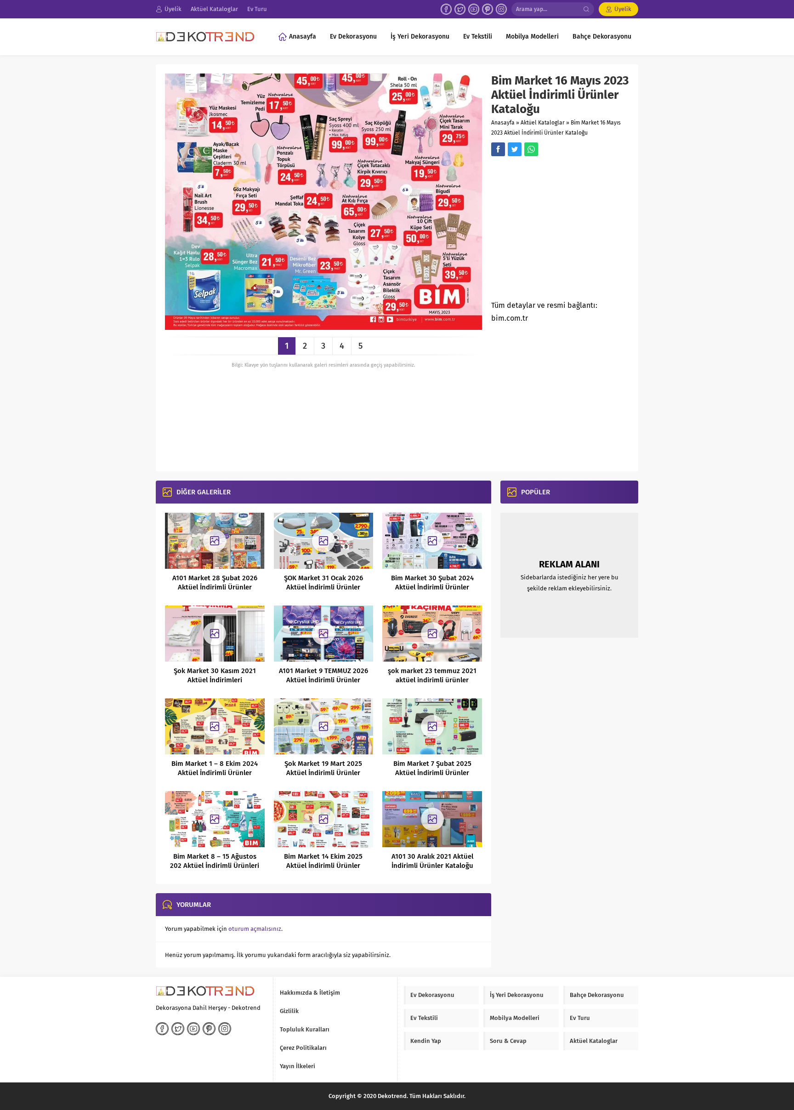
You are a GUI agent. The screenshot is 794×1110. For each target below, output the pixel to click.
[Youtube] (473, 9)
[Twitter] (459, 9)
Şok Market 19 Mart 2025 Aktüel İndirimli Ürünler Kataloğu (323, 772)
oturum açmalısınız (254, 928)
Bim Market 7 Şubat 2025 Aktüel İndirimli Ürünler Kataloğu (432, 772)
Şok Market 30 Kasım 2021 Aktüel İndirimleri (215, 675)
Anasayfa (503, 122)
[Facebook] (446, 9)
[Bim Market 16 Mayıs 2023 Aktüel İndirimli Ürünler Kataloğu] (323, 326)
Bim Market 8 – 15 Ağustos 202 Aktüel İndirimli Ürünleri (214, 861)
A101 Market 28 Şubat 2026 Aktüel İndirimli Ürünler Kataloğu (214, 587)
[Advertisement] (568, 231)
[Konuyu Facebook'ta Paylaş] (498, 149)
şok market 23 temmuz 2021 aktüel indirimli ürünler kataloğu (432, 680)
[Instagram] (501, 9)
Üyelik (622, 9)
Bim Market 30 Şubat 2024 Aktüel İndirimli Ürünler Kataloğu (432, 587)
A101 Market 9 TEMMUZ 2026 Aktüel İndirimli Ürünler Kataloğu (323, 680)
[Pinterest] (487, 9)
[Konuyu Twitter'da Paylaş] (515, 149)
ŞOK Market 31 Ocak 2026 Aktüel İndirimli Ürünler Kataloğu (323, 587)
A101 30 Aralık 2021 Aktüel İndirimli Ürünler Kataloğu (432, 861)
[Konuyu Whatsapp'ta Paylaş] (531, 149)
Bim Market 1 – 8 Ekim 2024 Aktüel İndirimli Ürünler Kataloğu (214, 772)
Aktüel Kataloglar (543, 122)
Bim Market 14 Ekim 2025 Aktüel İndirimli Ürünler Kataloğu (323, 865)
